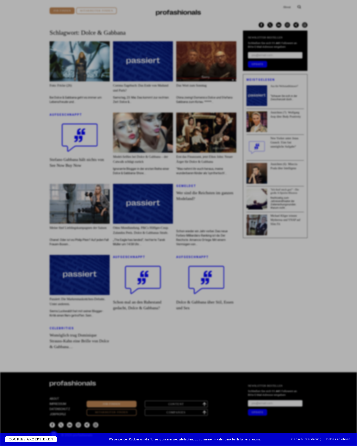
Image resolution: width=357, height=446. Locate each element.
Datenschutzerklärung (305, 439)
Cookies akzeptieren (31, 439)
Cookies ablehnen (337, 439)
